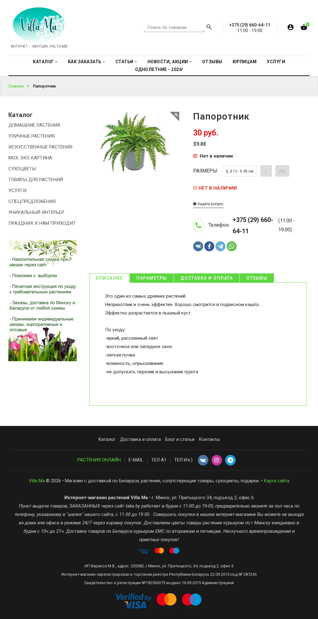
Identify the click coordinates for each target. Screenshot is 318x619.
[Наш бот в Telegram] (230, 460)
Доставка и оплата (206, 278)
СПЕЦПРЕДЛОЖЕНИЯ (32, 201)
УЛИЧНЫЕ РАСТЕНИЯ (31, 136)
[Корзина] (304, 28)
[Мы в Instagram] (216, 460)
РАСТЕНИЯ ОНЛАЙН (99, 460)
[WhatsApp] (232, 246)
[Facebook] (209, 246)
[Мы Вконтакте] (203, 460)
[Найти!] (209, 27)
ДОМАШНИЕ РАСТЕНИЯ (34, 125)
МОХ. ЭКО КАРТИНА (30, 158)
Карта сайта (276, 481)
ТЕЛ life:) (183, 460)
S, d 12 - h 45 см (239, 171)
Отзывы (256, 278)
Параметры (151, 278)
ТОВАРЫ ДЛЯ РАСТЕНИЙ (35, 179)
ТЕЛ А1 (158, 460)
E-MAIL (136, 460)
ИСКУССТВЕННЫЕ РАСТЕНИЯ (40, 147)
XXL (282, 171)
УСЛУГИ (17, 190)
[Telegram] (220, 246)
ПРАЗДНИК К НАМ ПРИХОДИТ (42, 223)
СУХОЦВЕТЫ (22, 169)
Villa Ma (37, 481)
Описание (109, 278)
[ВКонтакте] (198, 246)
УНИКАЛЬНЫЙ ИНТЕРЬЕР (36, 212)
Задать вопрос (210, 204)
